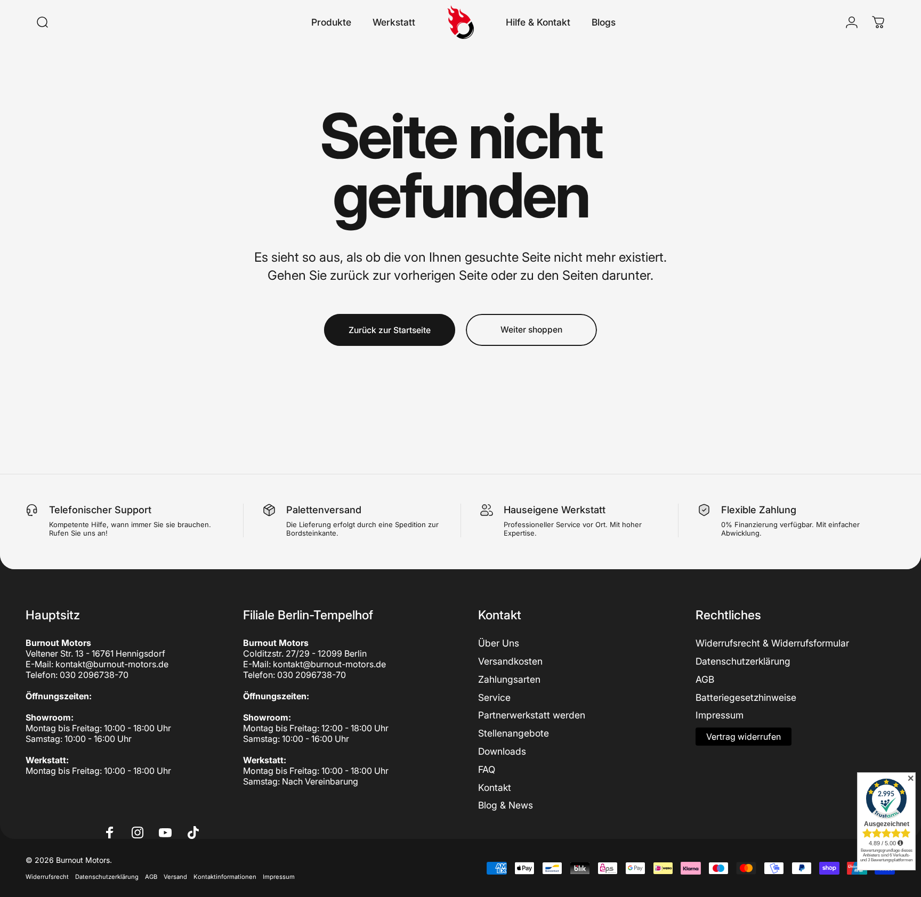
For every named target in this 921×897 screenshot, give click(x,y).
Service (494, 697)
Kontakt (494, 787)
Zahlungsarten (509, 679)
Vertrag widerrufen (743, 736)
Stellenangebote (513, 733)
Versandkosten (510, 661)
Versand (175, 876)
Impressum (720, 715)
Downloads (502, 751)
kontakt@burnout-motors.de (111, 664)
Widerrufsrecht (47, 876)
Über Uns (498, 643)
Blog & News (505, 805)
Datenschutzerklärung (743, 661)
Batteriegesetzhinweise (746, 697)
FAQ (486, 769)
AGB (705, 679)
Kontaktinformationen (224, 876)
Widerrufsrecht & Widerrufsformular (772, 643)
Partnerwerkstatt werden (531, 715)
